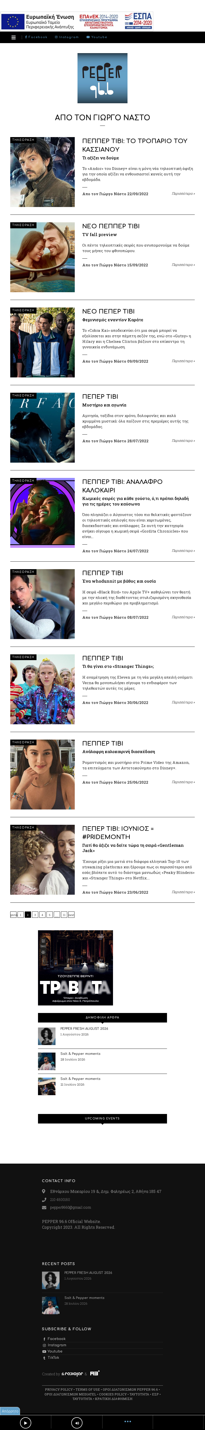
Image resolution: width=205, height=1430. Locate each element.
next (71, 915)
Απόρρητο (10, 1411)
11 (64, 915)
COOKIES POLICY (113, 1394)
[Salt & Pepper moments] (47, 1061)
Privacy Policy (59, 1389)
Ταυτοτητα (139, 1394)
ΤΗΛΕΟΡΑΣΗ (23, 140)
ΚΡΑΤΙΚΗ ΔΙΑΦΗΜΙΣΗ (113, 1398)
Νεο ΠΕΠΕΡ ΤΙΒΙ (108, 311)
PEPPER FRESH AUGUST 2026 (84, 1029)
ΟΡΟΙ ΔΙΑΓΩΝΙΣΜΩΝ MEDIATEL (70, 1394)
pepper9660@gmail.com (70, 1207)
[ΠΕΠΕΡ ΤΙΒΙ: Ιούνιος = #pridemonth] (42, 860)
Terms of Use (88, 1389)
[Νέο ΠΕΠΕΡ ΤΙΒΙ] (42, 342)
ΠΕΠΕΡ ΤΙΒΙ (100, 396)
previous (13, 915)
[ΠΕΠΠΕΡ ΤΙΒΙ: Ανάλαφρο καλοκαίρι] (42, 513)
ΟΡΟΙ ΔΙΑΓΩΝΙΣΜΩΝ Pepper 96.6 (130, 1389)
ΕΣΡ (155, 1394)
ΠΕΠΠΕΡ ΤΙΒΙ (102, 573)
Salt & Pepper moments (80, 1054)
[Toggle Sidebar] (13, 37)
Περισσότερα (183, 193)
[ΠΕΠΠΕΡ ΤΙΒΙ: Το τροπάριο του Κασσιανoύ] (42, 172)
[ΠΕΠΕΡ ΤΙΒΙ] (42, 428)
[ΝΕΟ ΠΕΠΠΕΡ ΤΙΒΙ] (42, 257)
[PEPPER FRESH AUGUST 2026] (47, 1036)
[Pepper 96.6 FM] (103, 100)
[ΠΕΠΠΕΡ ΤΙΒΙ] (42, 604)
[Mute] (76, 1422)
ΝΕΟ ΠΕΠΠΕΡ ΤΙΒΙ (111, 226)
